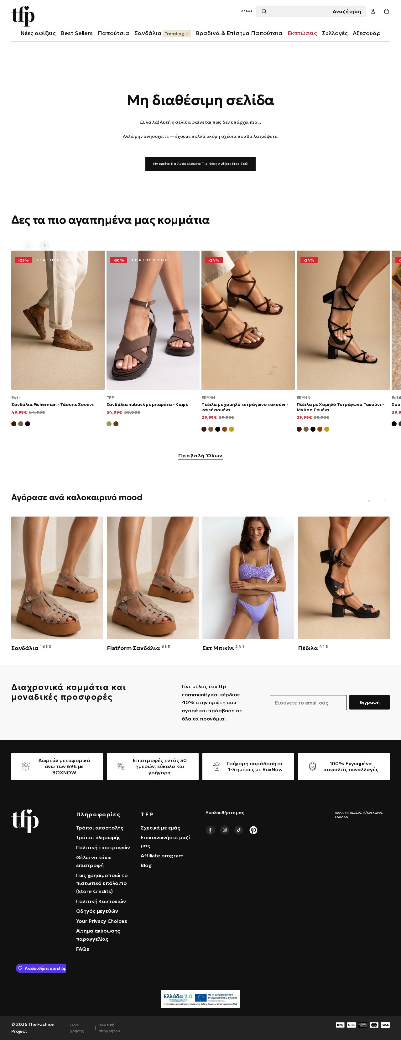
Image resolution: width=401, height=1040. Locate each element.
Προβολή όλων (200, 456)
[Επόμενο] (44, 245)
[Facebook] (210, 830)
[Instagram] (224, 830)
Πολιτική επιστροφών (103, 847)
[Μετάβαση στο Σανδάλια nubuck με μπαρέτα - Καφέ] (153, 320)
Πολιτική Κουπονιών (101, 901)
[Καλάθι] (386, 11)
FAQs (82, 949)
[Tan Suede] (224, 430)
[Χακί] (109, 425)
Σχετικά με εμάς (160, 827)
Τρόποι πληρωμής (98, 837)
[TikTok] (239, 830)
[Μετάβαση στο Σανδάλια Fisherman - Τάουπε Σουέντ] (58, 320)
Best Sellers (77, 33)
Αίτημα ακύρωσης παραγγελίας (98, 935)
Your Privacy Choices (101, 921)
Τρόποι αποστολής (99, 827)
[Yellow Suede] (231, 430)
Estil (16, 397)
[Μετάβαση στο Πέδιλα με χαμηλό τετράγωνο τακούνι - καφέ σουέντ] (248, 320)
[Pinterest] (253, 830)
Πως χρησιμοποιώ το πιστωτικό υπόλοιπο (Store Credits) (102, 883)
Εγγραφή (369, 702)
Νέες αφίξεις (38, 33)
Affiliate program (162, 855)
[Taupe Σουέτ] (210, 430)
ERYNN (208, 397)
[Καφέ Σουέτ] (13, 425)
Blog (146, 865)
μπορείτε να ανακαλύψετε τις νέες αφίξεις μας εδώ (200, 164)
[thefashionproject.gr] (25, 821)
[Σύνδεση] (373, 11)
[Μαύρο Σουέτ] (27, 425)
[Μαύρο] (394, 425)
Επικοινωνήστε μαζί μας (165, 841)
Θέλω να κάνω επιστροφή (94, 861)
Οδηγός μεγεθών (97, 911)
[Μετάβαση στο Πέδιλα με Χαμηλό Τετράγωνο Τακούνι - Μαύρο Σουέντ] (343, 320)
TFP (111, 397)
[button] (246, 11)
